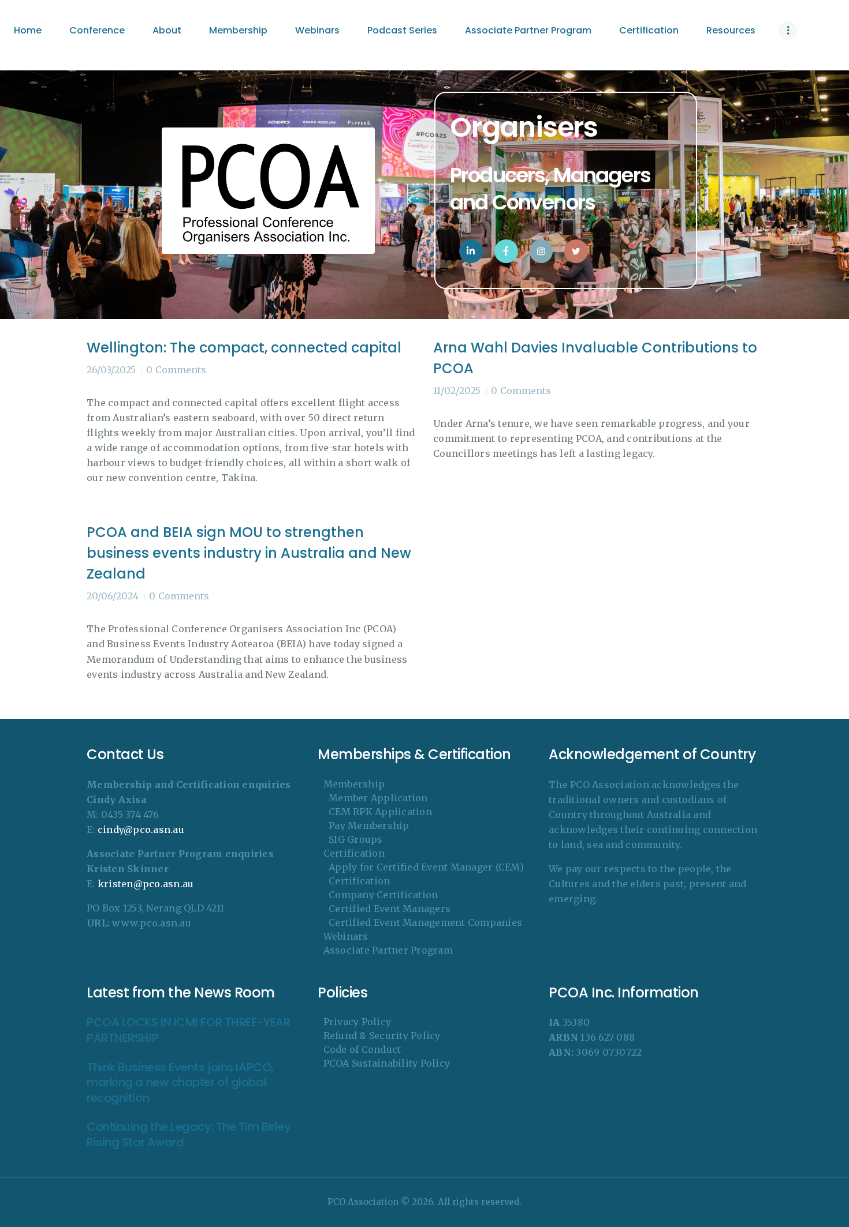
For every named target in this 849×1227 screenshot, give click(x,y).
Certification (354, 853)
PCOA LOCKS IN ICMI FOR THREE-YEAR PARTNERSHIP (188, 1030)
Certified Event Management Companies (425, 922)
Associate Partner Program (388, 950)
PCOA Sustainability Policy (386, 1063)
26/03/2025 (111, 370)
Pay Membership (369, 825)
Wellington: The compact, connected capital (244, 347)
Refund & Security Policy (382, 1035)
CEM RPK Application (380, 811)
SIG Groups (356, 839)
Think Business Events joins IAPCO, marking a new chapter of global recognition (180, 1083)
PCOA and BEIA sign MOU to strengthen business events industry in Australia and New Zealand (249, 553)
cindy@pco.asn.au (141, 829)
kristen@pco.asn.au (146, 884)
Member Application (378, 798)
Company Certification (383, 894)
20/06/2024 (113, 596)
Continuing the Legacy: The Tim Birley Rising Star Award (189, 1134)
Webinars (345, 936)
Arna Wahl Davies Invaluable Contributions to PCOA (595, 358)
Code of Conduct (362, 1049)
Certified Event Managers (389, 908)
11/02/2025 (457, 390)
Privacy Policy (357, 1021)
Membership (354, 784)
